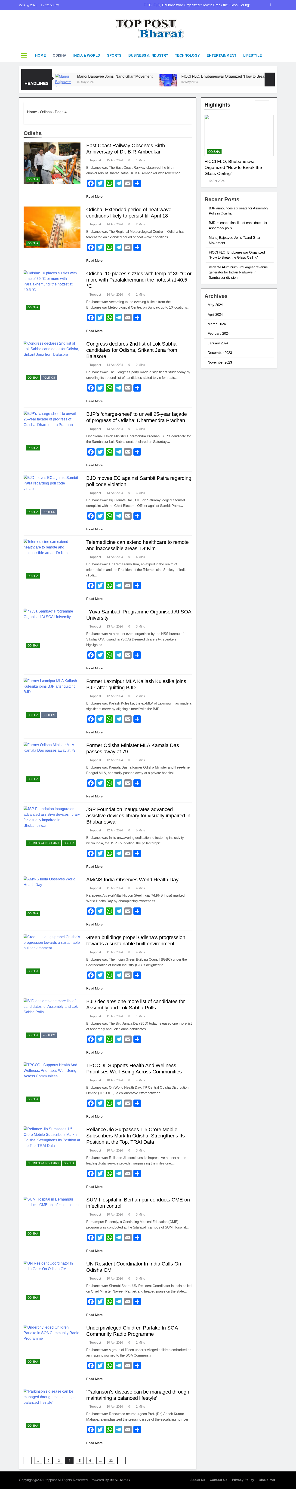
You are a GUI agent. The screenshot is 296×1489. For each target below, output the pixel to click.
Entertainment (221, 55)
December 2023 (220, 353)
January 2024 (218, 343)
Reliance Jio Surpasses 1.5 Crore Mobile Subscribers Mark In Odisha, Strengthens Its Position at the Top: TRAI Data (135, 1136)
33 (111, 1460)
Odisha (59, 55)
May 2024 (215, 305)
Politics (49, 377)
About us (197, 1480)
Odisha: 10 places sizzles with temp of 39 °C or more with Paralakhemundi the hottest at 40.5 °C (138, 280)
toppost (95, 160)
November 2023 (220, 362)
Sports (114, 55)
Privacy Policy (243, 1480)
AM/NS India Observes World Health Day (132, 879)
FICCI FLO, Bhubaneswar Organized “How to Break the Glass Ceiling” (197, 5)
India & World (86, 55)
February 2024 (219, 333)
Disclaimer (267, 1480)
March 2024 (217, 324)
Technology (187, 55)
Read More (94, 196)
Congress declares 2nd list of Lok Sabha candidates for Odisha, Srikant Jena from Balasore (131, 350)
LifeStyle (252, 55)
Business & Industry (148, 55)
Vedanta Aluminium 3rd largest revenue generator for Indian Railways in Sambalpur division (238, 272)
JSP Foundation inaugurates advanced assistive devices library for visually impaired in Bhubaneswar (138, 815)
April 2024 (215, 314)
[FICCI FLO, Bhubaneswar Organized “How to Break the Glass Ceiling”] (135, 82)
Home (40, 55)
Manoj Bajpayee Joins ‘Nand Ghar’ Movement (82, 76)
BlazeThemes (120, 1480)
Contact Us (218, 1480)
